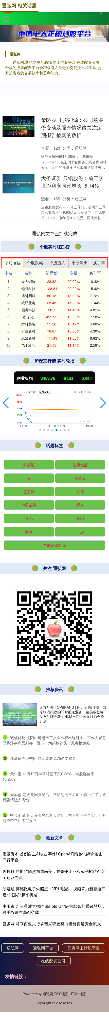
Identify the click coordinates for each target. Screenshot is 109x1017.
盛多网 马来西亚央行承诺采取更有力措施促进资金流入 (52, 923)
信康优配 (80, 464)
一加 (80, 531)
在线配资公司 (53, 961)
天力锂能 (28, 281)
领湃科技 (28, 309)
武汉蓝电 (28, 302)
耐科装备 (28, 323)
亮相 (80, 518)
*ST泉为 (28, 345)
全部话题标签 (54, 545)
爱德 (80, 491)
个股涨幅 (13, 263)
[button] (6, 403)
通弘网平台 (43, 948)
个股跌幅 (35, 263)
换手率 (99, 263)
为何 (29, 478)
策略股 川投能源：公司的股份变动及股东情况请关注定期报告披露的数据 (72, 127)
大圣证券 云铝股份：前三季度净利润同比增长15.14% (72, 181)
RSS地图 (61, 993)
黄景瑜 (80, 478)
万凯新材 (28, 331)
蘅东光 (28, 316)
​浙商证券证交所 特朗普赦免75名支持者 (43, 758)
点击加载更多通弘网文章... (55, 233)
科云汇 (29, 464)
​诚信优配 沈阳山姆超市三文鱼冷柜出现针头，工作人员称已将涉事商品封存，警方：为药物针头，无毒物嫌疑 (54, 740)
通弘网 (13, 948)
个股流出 (79, 263)
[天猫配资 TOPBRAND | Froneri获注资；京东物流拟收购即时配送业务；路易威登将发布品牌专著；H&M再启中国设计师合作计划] (20, 714)
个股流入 (57, 263)
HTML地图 (77, 993)
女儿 (29, 518)
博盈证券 (29, 504)
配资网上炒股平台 (83, 948)
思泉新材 (28, 338)
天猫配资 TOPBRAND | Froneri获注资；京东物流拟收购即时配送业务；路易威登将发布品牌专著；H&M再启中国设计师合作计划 (73, 714)
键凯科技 (28, 288)
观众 (80, 504)
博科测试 (28, 295)
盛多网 (29, 491)
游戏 (29, 531)
